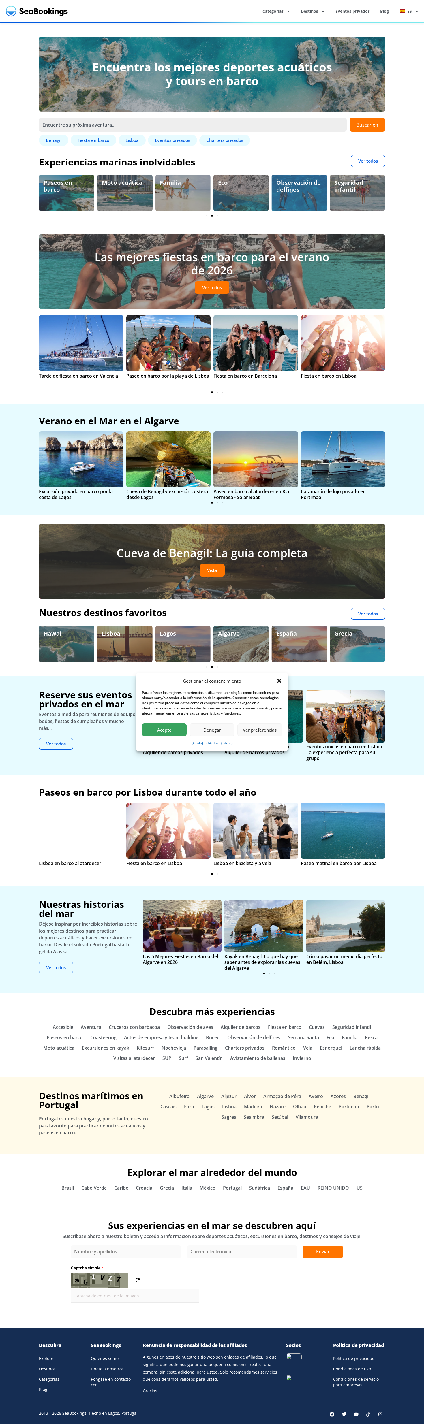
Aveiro (316, 1096)
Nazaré (278, 1106)
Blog (384, 11)
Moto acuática (75, 183)
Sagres (229, 1117)
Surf (183, 1058)
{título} (197, 743)
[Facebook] (332, 1414)
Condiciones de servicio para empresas (356, 1382)
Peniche (322, 1106)
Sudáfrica (259, 1188)
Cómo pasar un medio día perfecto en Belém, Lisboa (344, 959)
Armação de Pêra (282, 1096)
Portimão (349, 1106)
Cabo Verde (94, 1188)
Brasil (67, 1188)
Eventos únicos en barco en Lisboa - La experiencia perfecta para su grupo (345, 752)
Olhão (299, 1106)
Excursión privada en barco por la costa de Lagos (76, 494)
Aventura (91, 1027)
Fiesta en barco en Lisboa (329, 376)
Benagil (356, 633)
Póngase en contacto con (111, 1382)
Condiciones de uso (352, 1369)
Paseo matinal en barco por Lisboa (339, 863)
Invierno (302, 1058)
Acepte (164, 730)
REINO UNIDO (333, 1188)
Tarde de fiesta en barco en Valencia (78, 376)
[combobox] (193, 125)
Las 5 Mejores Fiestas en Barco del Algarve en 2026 (180, 959)
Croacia (144, 1188)
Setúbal (280, 1117)
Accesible (63, 1027)
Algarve (182, 633)
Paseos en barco (65, 1037)
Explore (46, 1358)
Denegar (212, 730)
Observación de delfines (252, 186)
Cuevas (317, 1027)
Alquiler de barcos (240, 1027)
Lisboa (64, 633)
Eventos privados (352, 11)
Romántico (284, 1048)
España (240, 633)
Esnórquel (331, 1048)
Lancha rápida (365, 1048)
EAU (305, 1188)
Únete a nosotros (107, 1369)
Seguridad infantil (302, 186)
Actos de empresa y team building (161, 1037)
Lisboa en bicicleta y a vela (242, 863)
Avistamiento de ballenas (257, 1058)
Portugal (232, 1188)
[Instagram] (380, 1414)
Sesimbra (254, 1117)
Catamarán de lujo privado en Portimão (333, 494)
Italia (186, 1188)
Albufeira (179, 1096)
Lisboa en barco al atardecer (70, 863)
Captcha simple (87, 1268)
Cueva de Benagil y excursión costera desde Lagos (167, 494)
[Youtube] (356, 1414)
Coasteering (103, 1037)
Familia (123, 183)
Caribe (121, 1188)
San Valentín (209, 1058)
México (207, 1188)
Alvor (250, 1096)
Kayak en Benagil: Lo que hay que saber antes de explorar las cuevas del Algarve (262, 962)
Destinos (309, 11)
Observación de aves (368, 186)
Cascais (168, 1106)
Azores (338, 1096)
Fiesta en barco (284, 1027)
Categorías (273, 11)
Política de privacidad (354, 1358)
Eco (176, 183)
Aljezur (229, 1096)
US (360, 1188)
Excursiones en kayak (105, 1048)
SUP (166, 1058)
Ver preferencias (260, 730)
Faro (189, 1106)
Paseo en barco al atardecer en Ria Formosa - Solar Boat (251, 494)
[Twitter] (344, 1414)
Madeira (253, 1106)
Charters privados (244, 1048)
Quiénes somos (106, 1358)
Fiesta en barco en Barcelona (245, 376)
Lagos (121, 633)
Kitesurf (145, 1048)
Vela (307, 1048)
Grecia (297, 633)
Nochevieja (174, 1048)
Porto (373, 1106)
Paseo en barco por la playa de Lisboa (167, 376)
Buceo (213, 1037)
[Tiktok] (368, 1414)
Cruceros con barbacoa (134, 1027)
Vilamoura (307, 1117)
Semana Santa (303, 1037)
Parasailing (205, 1048)
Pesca (371, 1037)
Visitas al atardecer (134, 1058)
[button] (279, 681)
